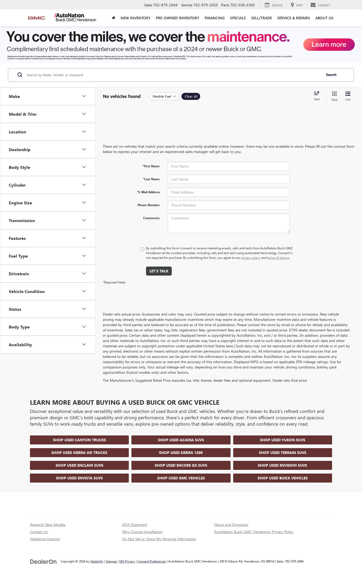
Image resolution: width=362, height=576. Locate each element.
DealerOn (96, 561)
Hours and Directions (231, 524)
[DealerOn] (43, 561)
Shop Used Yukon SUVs (282, 439)
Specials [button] (238, 17)
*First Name (151, 166)
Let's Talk (158, 270)
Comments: (151, 218)
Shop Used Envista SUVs (79, 477)
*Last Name (151, 179)
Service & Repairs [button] (293, 17)
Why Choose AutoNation (142, 531)
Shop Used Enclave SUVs (79, 465)
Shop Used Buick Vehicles (283, 477)
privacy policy (251, 257)
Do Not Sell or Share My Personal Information (159, 538)
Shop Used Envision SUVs (282, 465)
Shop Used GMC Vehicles (181, 477)
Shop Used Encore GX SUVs (181, 465)
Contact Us (39, 531)
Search (331, 74)
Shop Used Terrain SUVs (282, 452)
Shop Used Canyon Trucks (79, 439)
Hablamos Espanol (45, 538)
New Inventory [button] (136, 17)
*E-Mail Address (148, 192)
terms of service (278, 257)
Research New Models (47, 524)
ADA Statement (134, 524)
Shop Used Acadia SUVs (181, 439)
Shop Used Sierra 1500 (181, 452)
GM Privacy (127, 561)
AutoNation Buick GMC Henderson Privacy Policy (253, 531)
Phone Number (149, 205)
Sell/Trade (261, 17)
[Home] (113, 18)
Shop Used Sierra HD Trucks (79, 452)
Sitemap (111, 561)
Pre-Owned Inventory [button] (177, 17)
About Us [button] (324, 17)
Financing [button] (215, 17)
